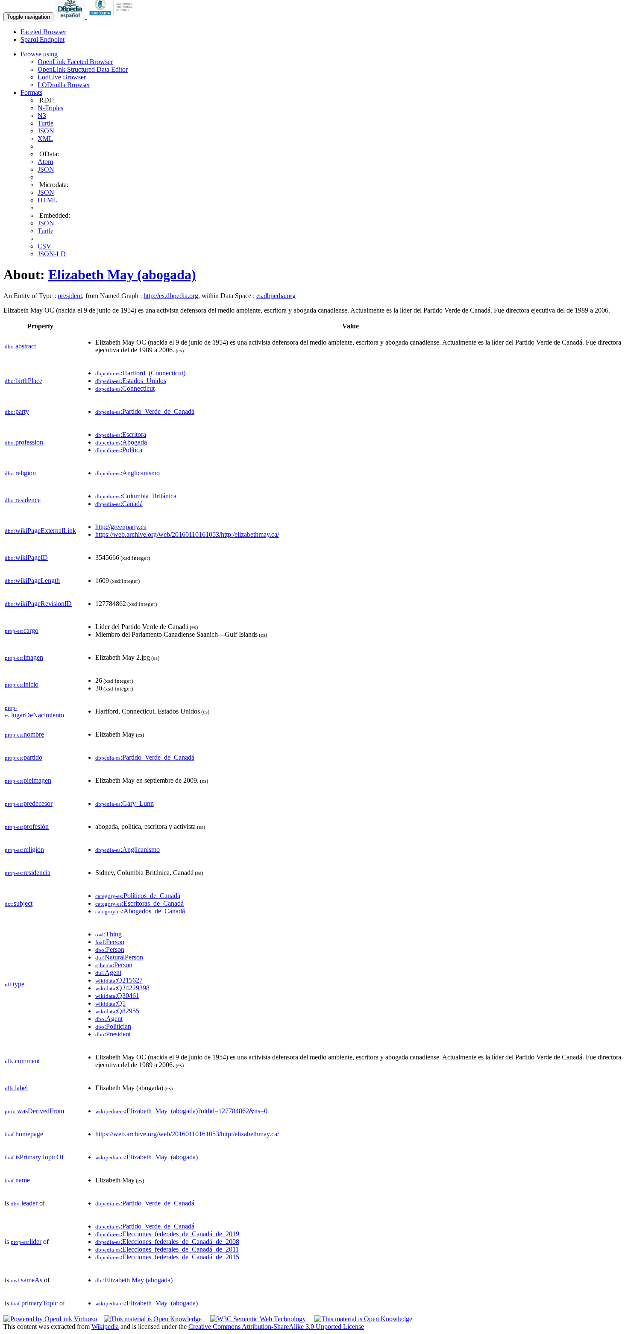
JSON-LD (52, 253)
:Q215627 (119, 980)
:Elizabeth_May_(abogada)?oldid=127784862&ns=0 (181, 1111)
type (14, 984)
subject (18, 903)
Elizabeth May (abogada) (122, 274)
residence (23, 499)
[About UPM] (112, 16)
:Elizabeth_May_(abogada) (146, 1157)
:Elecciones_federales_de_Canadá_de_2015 (167, 1257)
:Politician (113, 1026)
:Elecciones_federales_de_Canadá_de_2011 (167, 1249)
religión (24, 849)
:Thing (108, 934)
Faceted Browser (43, 31)
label (16, 1087)
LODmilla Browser (64, 84)
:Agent (108, 972)
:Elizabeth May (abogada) (134, 1280)
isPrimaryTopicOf (34, 1157)
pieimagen (28, 780)
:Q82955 (117, 1011)
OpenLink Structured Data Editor (83, 69)
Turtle (45, 123)
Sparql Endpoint (43, 39)
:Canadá (119, 503)
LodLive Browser (62, 77)
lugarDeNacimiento (34, 712)
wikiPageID (26, 557)
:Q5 (110, 1003)
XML (45, 138)
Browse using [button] (39, 54)
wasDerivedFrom (34, 1111)
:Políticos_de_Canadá (137, 895)
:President (113, 1034)
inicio (21, 684)
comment (22, 1061)
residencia (27, 872)
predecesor (29, 803)
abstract (20, 346)
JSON (46, 131)
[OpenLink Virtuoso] (50, 1318)
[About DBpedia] (71, 16)
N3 (42, 115)
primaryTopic (34, 1303)
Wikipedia (105, 1326)
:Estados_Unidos (130, 380)
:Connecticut (125, 388)
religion (20, 473)
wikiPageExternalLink (40, 530)
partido (23, 757)
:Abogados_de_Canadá (140, 911)
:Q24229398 (122, 988)
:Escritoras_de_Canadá (139, 903)
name (17, 1180)
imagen (24, 657)
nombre (24, 734)
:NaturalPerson (119, 957)
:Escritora (120, 434)
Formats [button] (31, 92)
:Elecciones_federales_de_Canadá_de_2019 (167, 1233)
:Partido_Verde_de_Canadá (144, 411)
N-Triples (50, 107)
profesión (27, 826)
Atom (45, 161)
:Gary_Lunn (124, 803)
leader (24, 1203)
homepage (24, 1134)
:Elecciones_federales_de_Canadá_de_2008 (167, 1241)
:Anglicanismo (127, 473)
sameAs (26, 1280)
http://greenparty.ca (121, 526)
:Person (109, 941)
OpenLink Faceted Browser (75, 61)
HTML (47, 200)
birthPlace (23, 380)
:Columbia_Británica (135, 496)
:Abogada (121, 442)
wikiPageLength (32, 580)
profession (24, 442)
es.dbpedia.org (276, 295)
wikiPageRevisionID (38, 603)
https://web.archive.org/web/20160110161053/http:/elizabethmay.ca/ (187, 534)
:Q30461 (117, 995)
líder (26, 1241)
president (70, 295)
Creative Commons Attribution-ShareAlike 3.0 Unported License (276, 1326)
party (17, 411)
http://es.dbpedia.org (171, 295)
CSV (44, 246)
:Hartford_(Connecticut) (140, 373)
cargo (21, 630)
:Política (118, 449)
